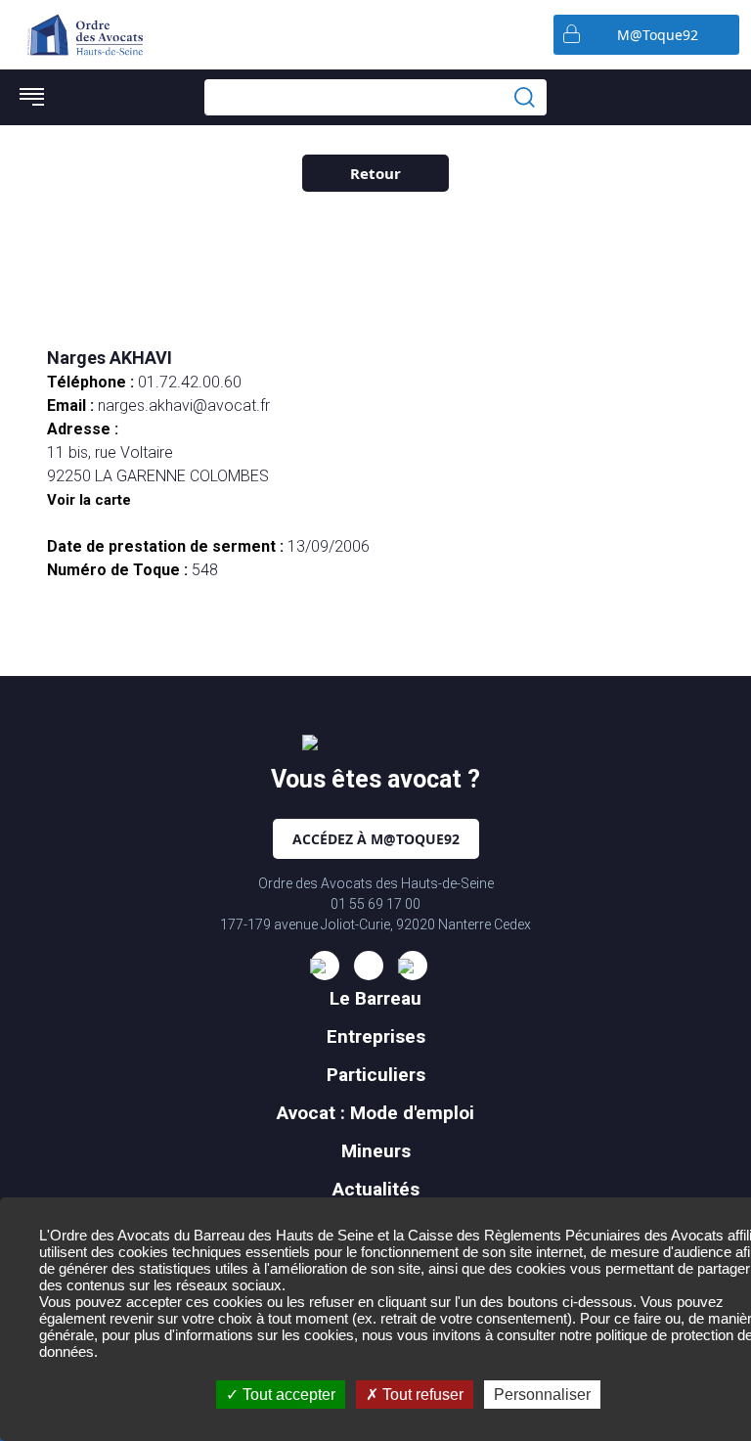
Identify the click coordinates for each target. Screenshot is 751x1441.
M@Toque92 (657, 34)
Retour (375, 173)
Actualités (376, 1189)
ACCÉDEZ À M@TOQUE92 (376, 839)
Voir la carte (89, 500)
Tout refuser (421, 1394)
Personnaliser (542, 1394)
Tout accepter (287, 1394)
